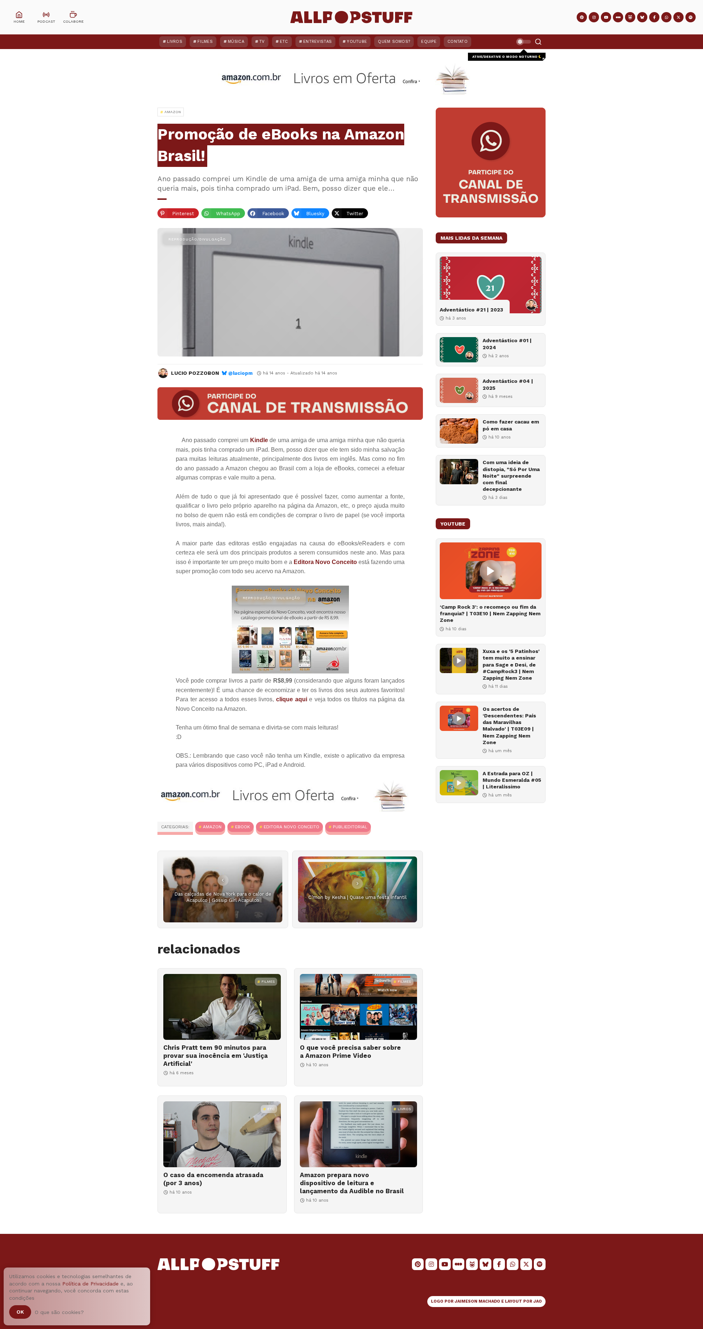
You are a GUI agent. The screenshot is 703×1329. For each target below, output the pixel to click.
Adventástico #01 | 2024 (507, 343)
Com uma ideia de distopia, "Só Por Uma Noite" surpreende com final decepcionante (511, 475)
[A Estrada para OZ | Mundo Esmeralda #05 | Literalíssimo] (459, 782)
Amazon (212, 826)
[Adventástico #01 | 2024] (459, 349)
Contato (457, 41)
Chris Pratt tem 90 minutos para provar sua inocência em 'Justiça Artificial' (215, 1055)
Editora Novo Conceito (325, 562)
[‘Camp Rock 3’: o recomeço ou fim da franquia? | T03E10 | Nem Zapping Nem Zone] (491, 570)
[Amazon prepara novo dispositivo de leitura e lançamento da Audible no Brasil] (358, 1134)
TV (262, 41)
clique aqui (291, 699)
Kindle (259, 440)
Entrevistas (317, 41)
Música (236, 41)
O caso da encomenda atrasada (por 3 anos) (213, 1179)
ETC (284, 41)
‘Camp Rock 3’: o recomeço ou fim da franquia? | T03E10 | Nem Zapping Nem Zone (490, 613)
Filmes (205, 41)
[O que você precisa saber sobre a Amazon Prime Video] (358, 1007)
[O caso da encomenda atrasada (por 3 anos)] (222, 1134)
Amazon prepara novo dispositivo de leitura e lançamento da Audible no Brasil (352, 1183)
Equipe (428, 41)
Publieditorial (350, 826)
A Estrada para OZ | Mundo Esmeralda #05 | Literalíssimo (512, 779)
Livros (174, 41)
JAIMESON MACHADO (477, 1301)
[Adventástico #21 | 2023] (491, 285)
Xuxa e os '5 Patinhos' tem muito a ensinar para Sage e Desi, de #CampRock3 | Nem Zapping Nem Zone (511, 664)
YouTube (357, 41)
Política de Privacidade (90, 1284)
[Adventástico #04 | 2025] (459, 390)
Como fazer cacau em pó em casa (511, 425)
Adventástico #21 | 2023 (471, 310)
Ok (20, 1312)
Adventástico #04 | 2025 (508, 384)
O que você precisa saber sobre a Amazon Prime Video (350, 1051)
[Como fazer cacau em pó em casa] (459, 431)
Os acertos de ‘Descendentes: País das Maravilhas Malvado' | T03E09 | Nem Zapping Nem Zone (509, 725)
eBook (242, 826)
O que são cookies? (59, 1312)
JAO (537, 1301)
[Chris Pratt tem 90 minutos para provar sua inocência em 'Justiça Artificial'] (222, 1007)
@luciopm (240, 373)
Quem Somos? (394, 41)
